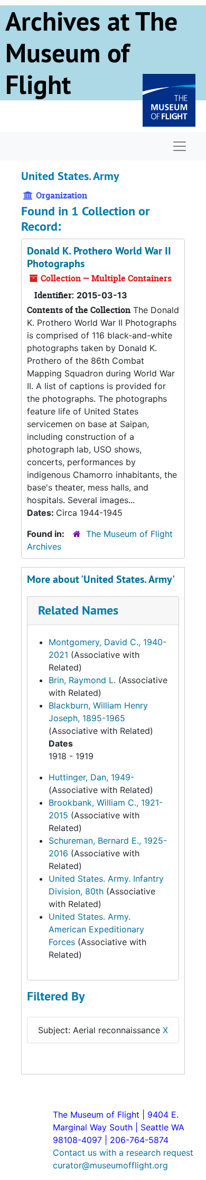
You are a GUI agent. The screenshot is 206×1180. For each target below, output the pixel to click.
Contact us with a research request (123, 1152)
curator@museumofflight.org (110, 1165)
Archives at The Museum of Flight (91, 53)
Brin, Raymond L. (82, 680)
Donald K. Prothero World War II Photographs (99, 257)
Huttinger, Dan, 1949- (91, 777)
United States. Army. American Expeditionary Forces (96, 929)
